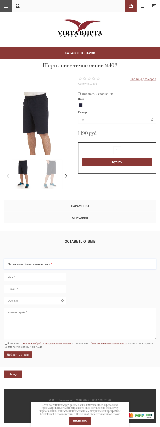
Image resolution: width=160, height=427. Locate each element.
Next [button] (66, 176)
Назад (13, 374)
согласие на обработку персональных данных (46, 343)
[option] (23, 174)
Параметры (80, 206)
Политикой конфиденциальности (109, 343)
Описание (80, 218)
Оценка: (13, 300)
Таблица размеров (143, 79)
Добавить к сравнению (97, 94)
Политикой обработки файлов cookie (98, 414)
